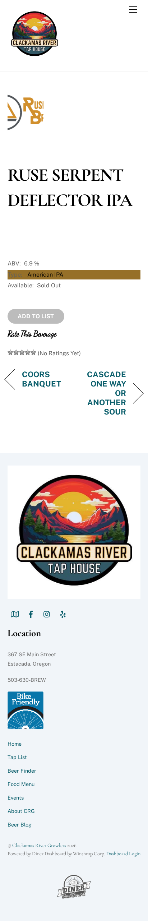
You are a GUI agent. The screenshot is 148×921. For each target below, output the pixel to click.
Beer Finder (22, 771)
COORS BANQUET (41, 379)
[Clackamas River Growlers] (34, 58)
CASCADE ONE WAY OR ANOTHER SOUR (102, 393)
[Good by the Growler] (28, 352)
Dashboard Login (123, 854)
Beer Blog (20, 825)
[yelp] (63, 613)
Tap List (17, 757)
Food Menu (21, 784)
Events (16, 798)
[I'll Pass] (10, 352)
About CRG (21, 811)
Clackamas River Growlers (39, 845)
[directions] (15, 613)
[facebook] (31, 613)
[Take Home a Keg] (33, 352)
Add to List (36, 316)
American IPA (45, 274)
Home (15, 744)
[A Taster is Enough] (16, 352)
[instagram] (47, 613)
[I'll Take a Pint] (22, 352)
